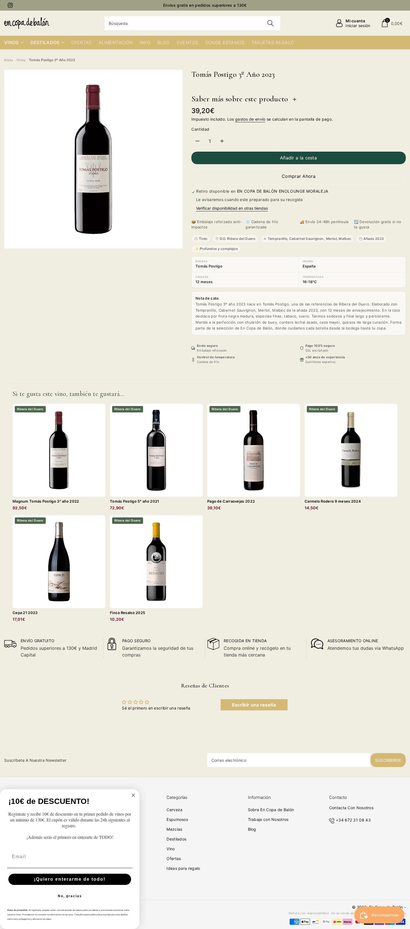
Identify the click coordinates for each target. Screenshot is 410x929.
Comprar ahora (298, 176)
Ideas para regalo (183, 868)
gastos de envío (250, 119)
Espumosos (177, 819)
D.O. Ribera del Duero (237, 239)
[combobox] (192, 23)
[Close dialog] (133, 795)
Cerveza (174, 809)
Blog (252, 829)
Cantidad (200, 129)
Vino (171, 848)
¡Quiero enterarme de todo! (69, 879)
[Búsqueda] (270, 23)
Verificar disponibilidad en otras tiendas (232, 208)
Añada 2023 (373, 239)
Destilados (176, 839)
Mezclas (174, 829)
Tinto (203, 239)
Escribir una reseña (254, 705)
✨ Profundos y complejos (216, 249)
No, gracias (70, 896)
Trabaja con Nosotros (268, 819)
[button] (392, 23)
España (309, 266)
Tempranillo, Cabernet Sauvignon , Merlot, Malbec (309, 239)
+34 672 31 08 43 (353, 820)
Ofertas (174, 858)
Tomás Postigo (209, 266)
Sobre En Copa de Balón (271, 809)
